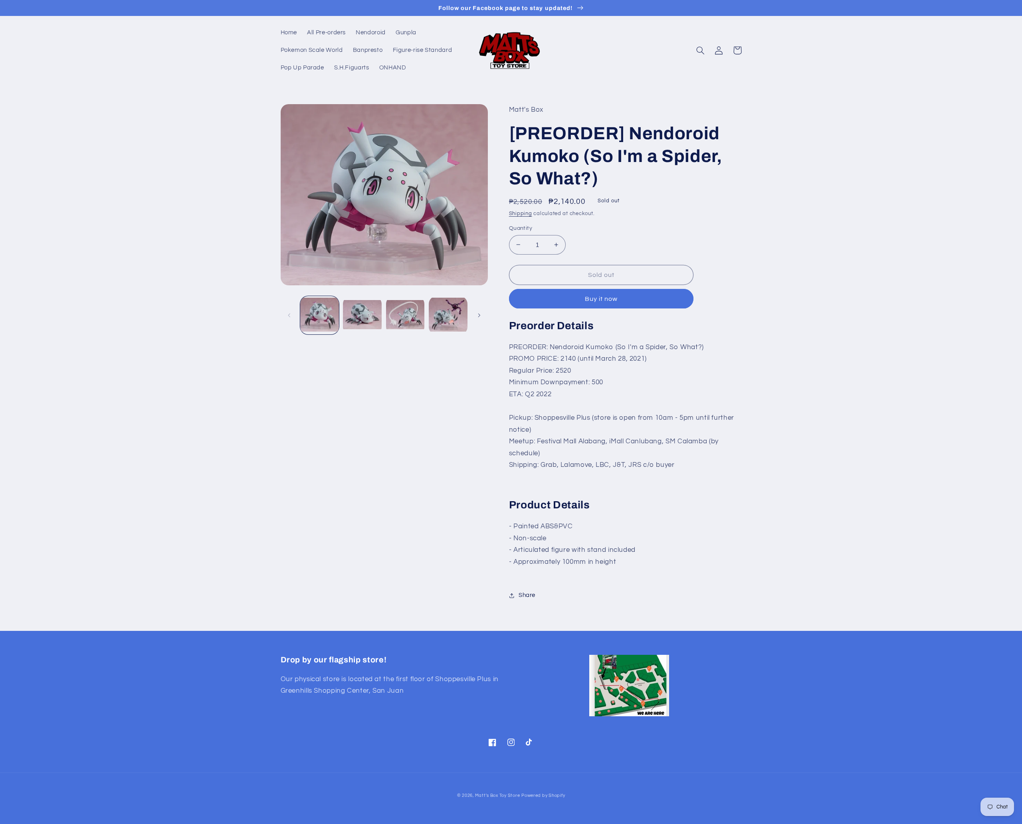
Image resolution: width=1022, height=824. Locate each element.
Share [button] (527, 595)
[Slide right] (479, 315)
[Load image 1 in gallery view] (319, 315)
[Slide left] (289, 315)
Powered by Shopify (543, 795)
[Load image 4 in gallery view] (448, 315)
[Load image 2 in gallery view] (362, 315)
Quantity (520, 228)
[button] (700, 50)
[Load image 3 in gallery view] (405, 315)
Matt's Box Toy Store (497, 795)
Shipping (520, 213)
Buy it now (601, 299)
